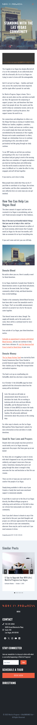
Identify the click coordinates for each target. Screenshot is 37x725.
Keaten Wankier (10, 584)
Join (23, 662)
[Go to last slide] (5, 571)
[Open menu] (33, 4)
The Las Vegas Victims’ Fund (11, 357)
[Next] (31, 571)
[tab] (14, 592)
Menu (18, 611)
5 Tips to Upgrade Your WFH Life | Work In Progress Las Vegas (18, 578)
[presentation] (18, 563)
